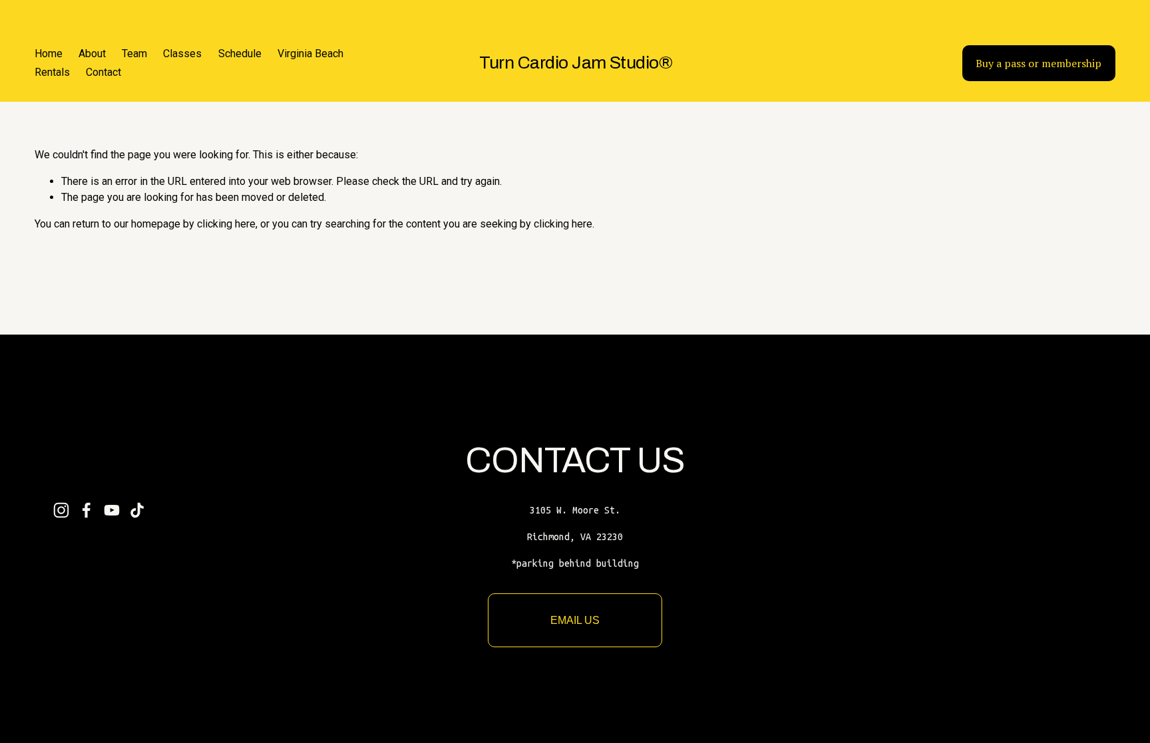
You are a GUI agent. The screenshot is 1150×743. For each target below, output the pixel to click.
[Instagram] (61, 510)
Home (49, 53)
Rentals (52, 72)
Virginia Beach (310, 53)
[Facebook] (87, 510)
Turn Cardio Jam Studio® (575, 63)
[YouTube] (112, 510)
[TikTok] (137, 510)
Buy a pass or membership (1038, 63)
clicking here (226, 224)
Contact (103, 72)
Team (134, 53)
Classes (182, 53)
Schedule (240, 53)
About (92, 53)
